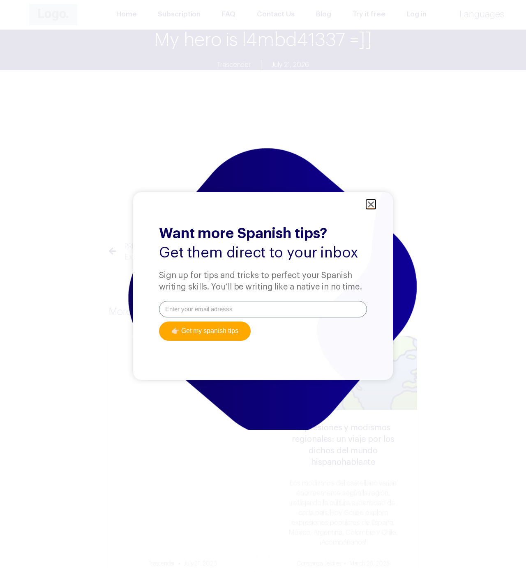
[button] (371, 204)
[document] (263, 286)
